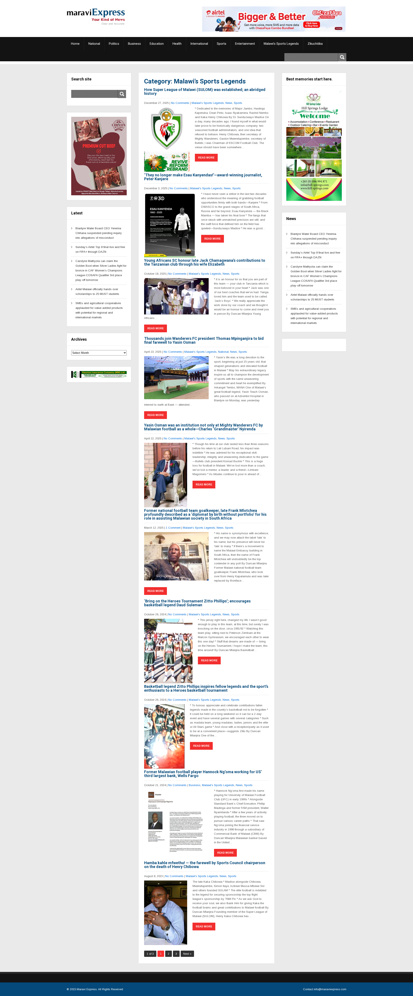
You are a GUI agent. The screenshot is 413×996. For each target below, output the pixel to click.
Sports (221, 44)
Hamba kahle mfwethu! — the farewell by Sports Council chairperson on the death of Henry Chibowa (204, 865)
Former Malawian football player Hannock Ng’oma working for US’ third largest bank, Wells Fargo (203, 774)
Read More (206, 157)
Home (75, 44)
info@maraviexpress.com (330, 989)
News (228, 103)
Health (177, 44)
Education (157, 44)
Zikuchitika (315, 44)
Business (134, 44)
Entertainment (245, 44)
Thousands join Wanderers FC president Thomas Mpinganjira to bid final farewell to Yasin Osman (204, 340)
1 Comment (173, 527)
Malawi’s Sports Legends (281, 44)
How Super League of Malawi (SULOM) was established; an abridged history (204, 91)
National (94, 44)
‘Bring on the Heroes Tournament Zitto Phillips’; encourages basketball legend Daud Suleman (197, 603)
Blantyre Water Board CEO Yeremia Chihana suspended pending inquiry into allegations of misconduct (99, 233)
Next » (187, 953)
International (199, 44)
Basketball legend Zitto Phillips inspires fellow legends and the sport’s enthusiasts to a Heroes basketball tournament (206, 688)
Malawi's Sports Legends (208, 103)
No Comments (180, 103)
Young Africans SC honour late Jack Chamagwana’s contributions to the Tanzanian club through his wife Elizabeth (204, 262)
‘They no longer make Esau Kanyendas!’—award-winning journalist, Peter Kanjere (203, 177)
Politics (114, 44)
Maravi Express (87, 989)
